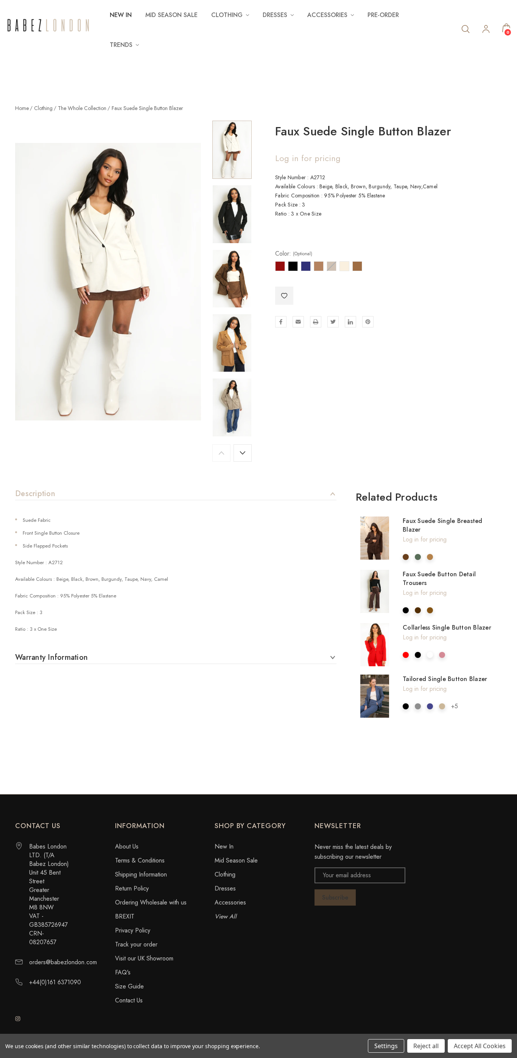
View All (226, 916)
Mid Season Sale (171, 15)
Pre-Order (383, 15)
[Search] (465, 29)
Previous (221, 453)
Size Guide (129, 986)
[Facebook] (281, 321)
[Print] (315, 321)
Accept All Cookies (480, 1046)
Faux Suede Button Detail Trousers (439, 578)
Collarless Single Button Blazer (447, 627)
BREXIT (124, 916)
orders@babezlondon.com (63, 962)
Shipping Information (141, 874)
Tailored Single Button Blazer (445, 679)
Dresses (225, 888)
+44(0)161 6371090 (55, 982)
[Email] (298, 321)
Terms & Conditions (140, 860)
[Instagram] (17, 1018)
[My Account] (486, 30)
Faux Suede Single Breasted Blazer (443, 525)
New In (121, 15)
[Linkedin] (350, 321)
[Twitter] (333, 321)
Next (243, 453)
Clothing (225, 874)
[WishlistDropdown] (284, 296)
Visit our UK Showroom (144, 958)
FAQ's (123, 972)
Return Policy (132, 888)
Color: (293, 254)
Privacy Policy (132, 930)
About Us (127, 846)
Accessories (230, 902)
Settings (386, 1046)
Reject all (426, 1046)
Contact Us (129, 1000)
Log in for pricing (308, 158)
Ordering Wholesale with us (151, 902)
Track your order (136, 944)
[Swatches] (406, 557)
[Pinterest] (368, 321)
